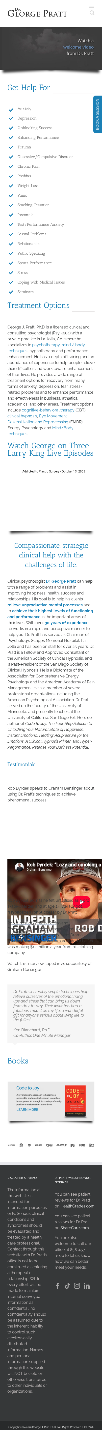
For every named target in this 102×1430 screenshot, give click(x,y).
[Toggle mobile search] (92, 12)
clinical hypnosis (22, 416)
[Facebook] (58, 1286)
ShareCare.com (74, 1228)
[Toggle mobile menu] (92, 7)
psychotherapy (46, 345)
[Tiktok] (67, 1286)
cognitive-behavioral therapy (48, 410)
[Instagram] (77, 1286)
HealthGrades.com (77, 1206)
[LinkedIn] (87, 1286)
